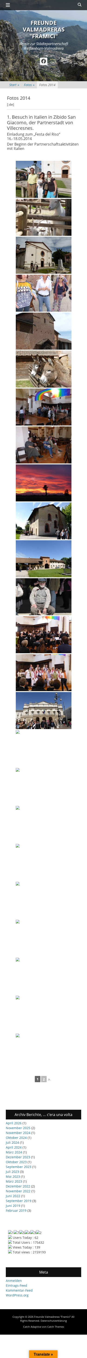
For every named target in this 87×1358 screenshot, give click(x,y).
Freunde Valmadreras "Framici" (43, 29)
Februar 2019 (16, 1210)
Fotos (29, 85)
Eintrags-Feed (16, 1285)
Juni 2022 (13, 1196)
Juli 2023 (12, 1171)
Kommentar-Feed (19, 1290)
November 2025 (18, 1128)
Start (14, 85)
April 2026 (14, 1123)
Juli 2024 (12, 1142)
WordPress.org (17, 1295)
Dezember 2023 (18, 1157)
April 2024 (14, 1147)
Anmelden (14, 1280)
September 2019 (18, 1201)
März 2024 (14, 1152)
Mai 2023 (13, 1176)
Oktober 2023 (16, 1162)
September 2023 (18, 1167)
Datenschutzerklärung (54, 1320)
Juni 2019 (13, 1205)
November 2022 (18, 1191)
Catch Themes (55, 1326)
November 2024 (18, 1133)
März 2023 (14, 1181)
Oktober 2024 (16, 1137)
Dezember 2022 (18, 1186)
